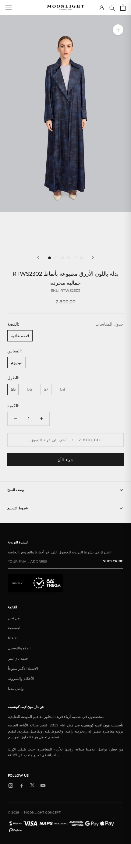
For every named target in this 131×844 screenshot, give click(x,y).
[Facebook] (21, 785)
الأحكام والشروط (21, 678)
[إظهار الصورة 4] (68, 257)
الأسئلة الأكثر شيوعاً (23, 668)
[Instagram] (10, 785)
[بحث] (112, 7)
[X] (32, 785)
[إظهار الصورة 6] (81, 257)
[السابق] (38, 257)
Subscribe (113, 561)
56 (29, 389)
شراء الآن (65, 459)
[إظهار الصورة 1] (49, 257)
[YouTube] (43, 785)
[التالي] (93, 257)
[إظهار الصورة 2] (56, 257)
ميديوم (17, 362)
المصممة (14, 628)
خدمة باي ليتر (18, 658)
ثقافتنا (12, 638)
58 (62, 389)
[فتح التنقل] (8, 7)
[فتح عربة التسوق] (123, 8)
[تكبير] (118, 29)
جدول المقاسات (109, 324)
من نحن (13, 618)
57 (46, 389)
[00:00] (65, 131)
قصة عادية (20, 336)
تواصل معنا (16, 688)
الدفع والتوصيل (19, 648)
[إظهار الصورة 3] (62, 257)
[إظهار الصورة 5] (75, 257)
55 (13, 389)
